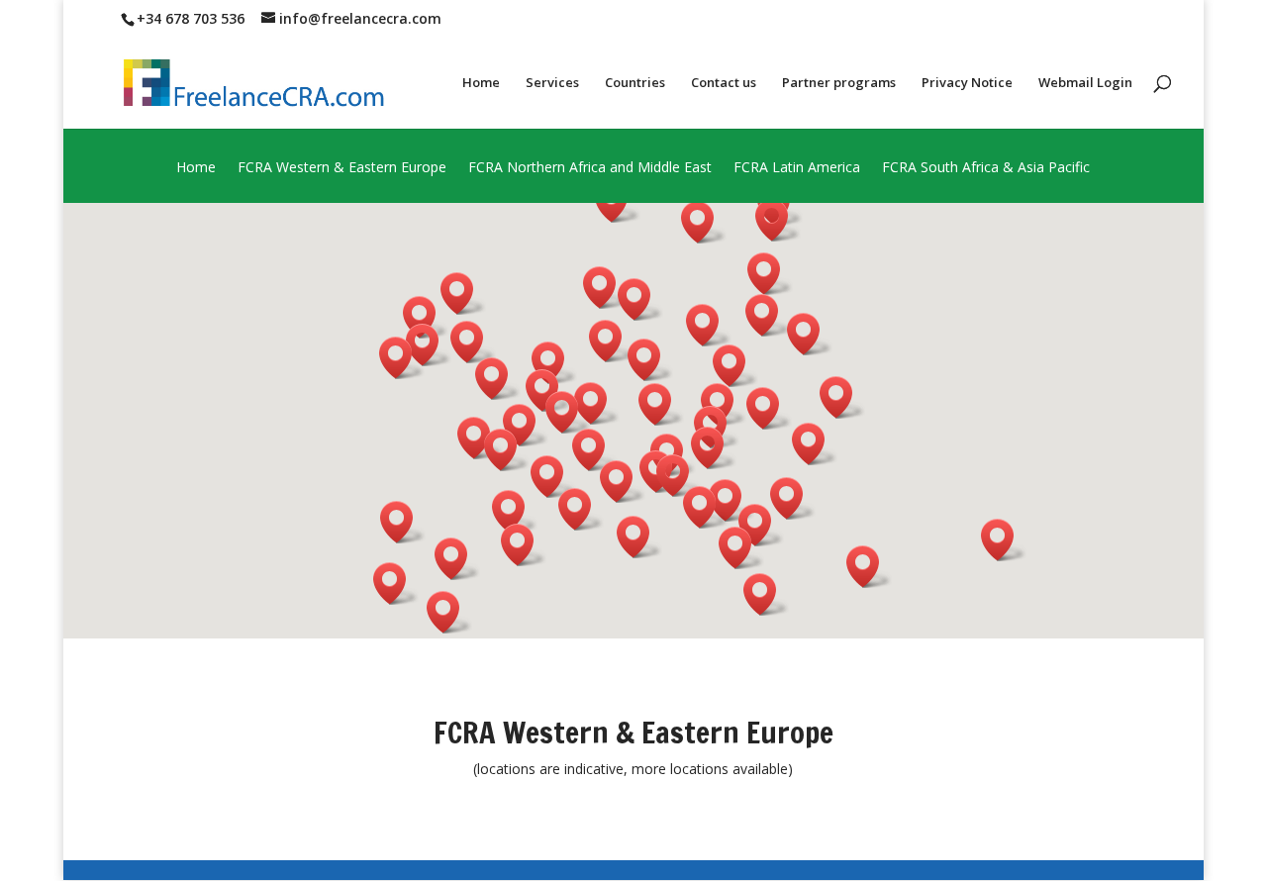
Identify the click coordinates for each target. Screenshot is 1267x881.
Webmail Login (1085, 83)
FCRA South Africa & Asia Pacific (986, 168)
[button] (706, 507)
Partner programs (839, 83)
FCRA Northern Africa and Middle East (590, 168)
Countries (635, 83)
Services (552, 83)
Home (481, 83)
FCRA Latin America (796, 168)
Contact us (723, 83)
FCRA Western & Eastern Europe (342, 168)
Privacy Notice (967, 83)
